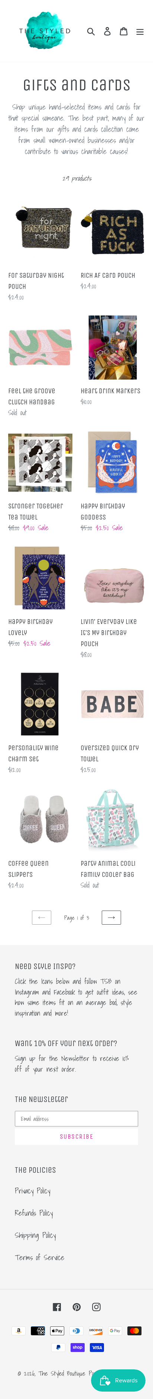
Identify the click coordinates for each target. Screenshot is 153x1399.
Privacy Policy (32, 1191)
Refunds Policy (34, 1213)
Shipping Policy (35, 1235)
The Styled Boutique (61, 1373)
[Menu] (140, 30)
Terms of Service (39, 1257)
